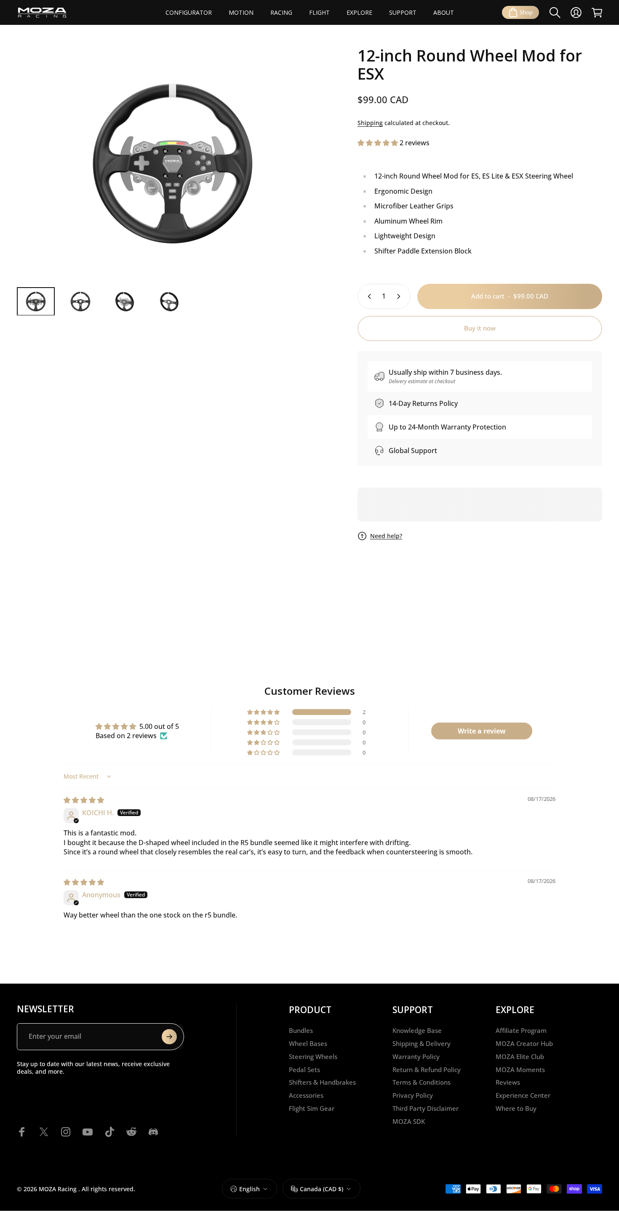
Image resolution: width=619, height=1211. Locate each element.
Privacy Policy (412, 1095)
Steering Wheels (313, 1057)
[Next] (306, 179)
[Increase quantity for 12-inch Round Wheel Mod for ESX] (400, 296)
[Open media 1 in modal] (172, 163)
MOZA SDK (408, 1122)
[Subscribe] (169, 1036)
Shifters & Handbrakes (322, 1082)
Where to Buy (516, 1108)
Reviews (508, 1082)
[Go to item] (36, 301)
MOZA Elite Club (520, 1057)
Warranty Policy (416, 1057)
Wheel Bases (308, 1044)
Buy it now (480, 328)
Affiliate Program (521, 1031)
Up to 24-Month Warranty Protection (447, 427)
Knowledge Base (417, 1031)
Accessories (306, 1095)
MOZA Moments (520, 1070)
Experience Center (523, 1095)
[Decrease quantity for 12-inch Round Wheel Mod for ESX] (367, 296)
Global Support (413, 450)
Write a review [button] (482, 731)
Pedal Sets (304, 1070)
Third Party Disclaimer (425, 1108)
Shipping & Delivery (421, 1044)
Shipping (370, 123)
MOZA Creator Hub (524, 1044)
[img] (84, 800)
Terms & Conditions (421, 1082)
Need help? (386, 536)
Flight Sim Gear (311, 1108)
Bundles (301, 1031)
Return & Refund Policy (426, 1070)
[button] (379, 142)
